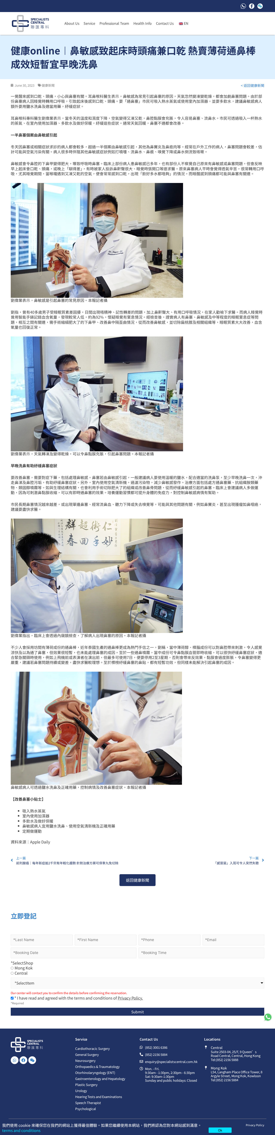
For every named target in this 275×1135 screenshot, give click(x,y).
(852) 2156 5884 (227, 1080)
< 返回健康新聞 (252, 85)
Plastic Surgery (86, 1084)
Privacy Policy (255, 1125)
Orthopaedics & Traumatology (97, 1066)
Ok (220, 1130)
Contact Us (165, 23)
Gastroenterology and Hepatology (100, 1078)
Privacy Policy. (130, 998)
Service (89, 23)
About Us (71, 23)
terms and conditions (21, 1130)
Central (21, 973)
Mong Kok (24, 967)
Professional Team (114, 23)
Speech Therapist (88, 1102)
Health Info (142, 23)
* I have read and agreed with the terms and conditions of (78, 998)
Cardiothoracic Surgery (92, 1048)
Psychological (85, 1108)
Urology (81, 1090)
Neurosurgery (85, 1060)
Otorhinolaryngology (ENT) (95, 1072)
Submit (137, 1011)
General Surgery (87, 1054)
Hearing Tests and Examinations (98, 1096)
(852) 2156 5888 (227, 1059)
